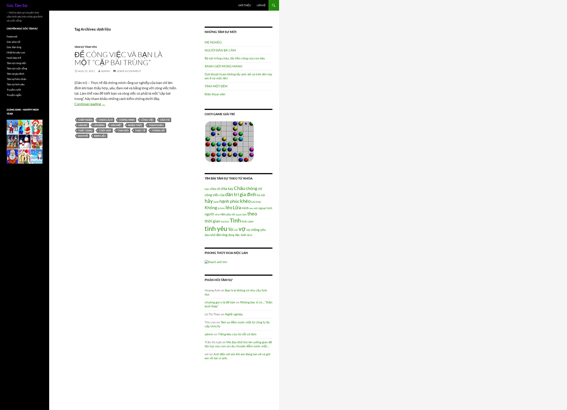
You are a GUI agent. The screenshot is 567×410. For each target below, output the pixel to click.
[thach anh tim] (216, 261)
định (249, 235)
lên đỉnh (99, 125)
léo (228, 207)
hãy (209, 201)
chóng (251, 188)
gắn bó (82, 125)
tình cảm (247, 221)
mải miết (116, 125)
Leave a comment (129, 71)
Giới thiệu (244, 5)
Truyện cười (14, 89)
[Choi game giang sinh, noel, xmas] (25, 141)
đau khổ (210, 235)
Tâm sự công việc (16, 63)
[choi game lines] (229, 141)
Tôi (230, 229)
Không (211, 207)
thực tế (140, 130)
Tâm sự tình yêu (85, 47)
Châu (239, 188)
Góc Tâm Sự (17, 5)
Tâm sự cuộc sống (17, 68)
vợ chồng (253, 230)
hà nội (261, 195)
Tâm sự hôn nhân (16, 79)
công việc (147, 119)
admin (105, 71)
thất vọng (85, 130)
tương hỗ (158, 130)
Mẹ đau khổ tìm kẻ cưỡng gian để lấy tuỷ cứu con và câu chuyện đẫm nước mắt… (238, 344)
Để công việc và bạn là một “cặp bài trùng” (118, 58)
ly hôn (221, 208)
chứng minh (127, 119)
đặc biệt (240, 235)
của (222, 195)
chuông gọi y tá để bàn (220, 302)
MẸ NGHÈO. (213, 42)
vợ (242, 228)
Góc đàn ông (14, 47)
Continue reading (89, 104)
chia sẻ (215, 189)
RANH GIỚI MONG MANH (223, 66)
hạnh (216, 201)
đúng (231, 235)
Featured (12, 36)
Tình (235, 220)
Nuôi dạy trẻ (14, 57)
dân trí (165, 119)
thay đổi (123, 130)
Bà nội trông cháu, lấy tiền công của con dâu (235, 58)
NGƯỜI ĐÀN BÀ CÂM (220, 50)
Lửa (237, 207)
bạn (207, 188)
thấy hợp (105, 130)
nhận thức (135, 125)
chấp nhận (85, 119)
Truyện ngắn (14, 95)
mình (245, 208)
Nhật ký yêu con (16, 52)
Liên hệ (261, 5)
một (255, 208)
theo (252, 214)
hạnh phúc (229, 201)
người (209, 214)
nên (223, 214)
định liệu (100, 135)
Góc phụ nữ (13, 41)
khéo (245, 201)
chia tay (227, 188)
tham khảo (156, 125)
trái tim (225, 221)
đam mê (83, 135)
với (236, 230)
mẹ (251, 208)
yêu (263, 230)
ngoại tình (265, 208)
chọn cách (106, 119)
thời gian (212, 221)
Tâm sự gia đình (15, 73)
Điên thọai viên (215, 94)
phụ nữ (230, 214)
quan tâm (241, 214)
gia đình (248, 194)
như (217, 214)
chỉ (260, 189)
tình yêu (216, 228)
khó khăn (256, 201)
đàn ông (221, 235)
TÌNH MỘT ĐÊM (216, 86)
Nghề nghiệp (234, 314)
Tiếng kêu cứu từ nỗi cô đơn (237, 334)
